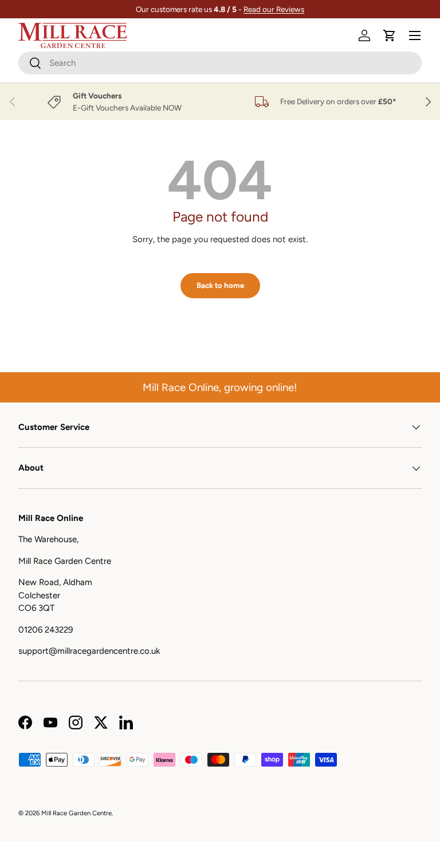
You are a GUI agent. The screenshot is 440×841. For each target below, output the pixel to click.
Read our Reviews (273, 9)
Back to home (220, 285)
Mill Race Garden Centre (76, 813)
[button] (389, 35)
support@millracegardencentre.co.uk (89, 651)
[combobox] (220, 63)
